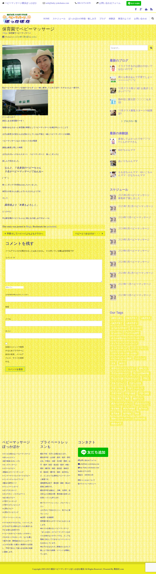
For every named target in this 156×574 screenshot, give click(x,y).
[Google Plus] (141, 9)
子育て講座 (144, 393)
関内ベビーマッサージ (121, 418)
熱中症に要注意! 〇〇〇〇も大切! (134, 101)
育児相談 (115, 408)
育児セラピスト (142, 403)
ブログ (102, 19)
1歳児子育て (116, 323)
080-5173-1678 (83, 3)
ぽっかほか (136, 328)
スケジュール (59, 19)
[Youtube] (146, 9)
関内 (137, 413)
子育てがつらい (118, 383)
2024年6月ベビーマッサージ (133, 228)
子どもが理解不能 (141, 373)
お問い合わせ (140, 19)
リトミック (140, 358)
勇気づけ (143, 368)
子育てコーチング (135, 388)
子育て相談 (130, 393)
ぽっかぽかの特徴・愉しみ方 (82, 19)
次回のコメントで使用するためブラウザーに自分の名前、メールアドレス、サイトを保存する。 (14, 354)
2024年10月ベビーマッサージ (134, 217)
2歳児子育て (131, 323)
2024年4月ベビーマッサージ (133, 250)
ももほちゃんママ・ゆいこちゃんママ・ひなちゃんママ (135, 173)
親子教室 (127, 413)
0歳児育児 (145, 318)
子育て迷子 (116, 398)
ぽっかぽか (116, 333)
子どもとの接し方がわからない (125, 378)
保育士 (122, 363)
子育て (146, 378)
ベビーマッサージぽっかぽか (124, 353)
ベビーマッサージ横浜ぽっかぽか (21, 3)
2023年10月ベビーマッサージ (134, 295)
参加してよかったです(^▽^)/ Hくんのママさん (135, 140)
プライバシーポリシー (87, 484)
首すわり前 (140, 418)
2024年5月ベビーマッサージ (133, 239)
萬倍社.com (119, 569)
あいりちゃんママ (128, 161)
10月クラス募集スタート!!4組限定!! (135, 112)
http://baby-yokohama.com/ (89, 467)
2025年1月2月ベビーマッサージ (135, 206)
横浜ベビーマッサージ (121, 403)
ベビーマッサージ (139, 348)
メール (8, 319)
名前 (7, 307)
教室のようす (124, 19)
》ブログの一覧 (129, 121)
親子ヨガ (143, 408)
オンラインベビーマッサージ (124, 343)
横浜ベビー (138, 398)
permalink (52, 226)
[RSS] (151, 9)
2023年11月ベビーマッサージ (134, 284)
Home (46, 19)
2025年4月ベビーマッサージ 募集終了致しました (135, 196)
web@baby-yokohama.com (57, 3)
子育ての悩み (117, 388)
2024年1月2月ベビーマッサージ (135, 273)
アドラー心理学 (132, 333)
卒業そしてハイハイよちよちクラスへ (24, 233)
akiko (34, 36)
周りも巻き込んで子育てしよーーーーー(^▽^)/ (135, 78)
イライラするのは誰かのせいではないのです (135, 67)
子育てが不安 (135, 383)
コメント (10, 258)
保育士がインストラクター (123, 368)
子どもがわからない (120, 373)
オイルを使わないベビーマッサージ (127, 338)
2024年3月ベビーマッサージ (133, 261)
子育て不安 (116, 393)
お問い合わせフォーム (110, 3)
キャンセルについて (87, 480)
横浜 (127, 398)
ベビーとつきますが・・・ (88, 233)
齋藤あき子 (116, 424)
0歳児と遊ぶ (116, 318)
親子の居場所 (129, 408)
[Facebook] (136, 9)
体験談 (112, 19)
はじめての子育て (119, 328)
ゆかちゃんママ (126, 149)
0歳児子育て (131, 318)
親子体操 (115, 413)
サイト (8, 331)
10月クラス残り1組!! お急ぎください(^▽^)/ (135, 89)
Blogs (5, 33)
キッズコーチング (119, 348)
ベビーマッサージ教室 (121, 358)
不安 (113, 363)
